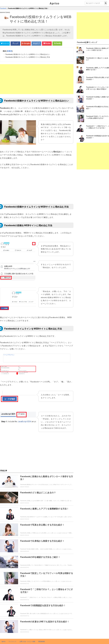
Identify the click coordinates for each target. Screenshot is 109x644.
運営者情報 (41, 641)
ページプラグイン (8, 355)
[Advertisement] (36, 79)
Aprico (54, 3)
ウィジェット (12, 641)
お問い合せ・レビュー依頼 (27, 641)
